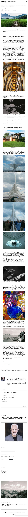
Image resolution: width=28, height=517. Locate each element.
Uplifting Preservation (3, 411)
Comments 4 (8, 8)
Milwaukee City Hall (23, 370)
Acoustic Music (3, 5)
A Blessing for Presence (3, 472)
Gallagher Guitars (14, 370)
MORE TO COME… (4, 1)
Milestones (18, 370)
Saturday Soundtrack (7, 46)
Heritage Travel (13, 5)
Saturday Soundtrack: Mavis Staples (23, 411)
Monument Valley (5, 344)
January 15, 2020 (5, 8)
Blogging (5, 370)
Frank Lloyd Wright (11, 370)
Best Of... (7, 5)
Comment (24, 406)
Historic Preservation (19, 5)
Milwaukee (20, 370)
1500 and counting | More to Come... (10, 395)
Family (9, 5)
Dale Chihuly (8, 370)
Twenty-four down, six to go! (4, 471)
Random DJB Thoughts (6, 6)
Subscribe (11, 459)
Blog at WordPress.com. (14, 514)
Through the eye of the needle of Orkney (5, 470)
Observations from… (12, 47)
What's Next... (12, 6)
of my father (12, 353)
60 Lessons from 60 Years (16, 354)
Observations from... (24, 369)
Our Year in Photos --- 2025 (4, 473)
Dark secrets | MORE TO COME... (10, 397)
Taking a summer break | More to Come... (11, 392)
